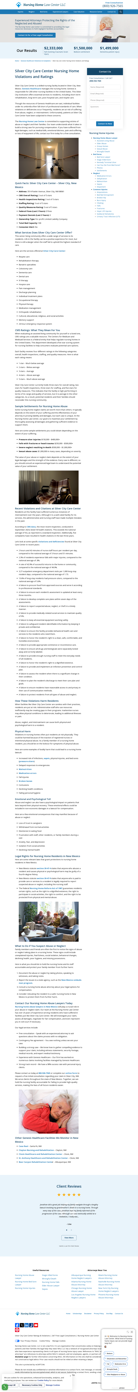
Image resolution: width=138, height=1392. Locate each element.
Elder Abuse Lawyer (51, 1285)
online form (71, 1073)
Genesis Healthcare (31, 88)
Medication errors (27, 773)
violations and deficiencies (51, 541)
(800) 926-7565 (113, 6)
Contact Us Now (105, 124)
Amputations (102, 192)
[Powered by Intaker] (122, 1388)
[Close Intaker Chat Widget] (131, 1331)
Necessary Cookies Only (32, 1385)
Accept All (11, 1385)
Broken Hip (101, 197)
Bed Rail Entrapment (105, 195)
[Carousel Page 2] (71, 1230)
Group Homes (102, 146)
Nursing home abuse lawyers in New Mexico (36, 1006)
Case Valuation (79, 12)
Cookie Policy (44, 1341)
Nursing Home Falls (50, 1282)
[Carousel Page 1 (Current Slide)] (66, 1230)
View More (69, 1238)
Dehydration (102, 178)
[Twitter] (22, 1325)
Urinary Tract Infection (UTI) (108, 216)
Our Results (27, 50)
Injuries (20, 12)
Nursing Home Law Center (32, 121)
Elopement (101, 187)
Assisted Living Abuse (105, 141)
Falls (99, 206)
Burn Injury (101, 200)
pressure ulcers (26, 761)
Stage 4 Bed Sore (104, 160)
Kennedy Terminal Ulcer (106, 162)
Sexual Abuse (102, 149)
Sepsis (99, 184)
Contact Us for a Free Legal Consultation (35, 35)
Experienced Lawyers (60, 12)
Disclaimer (88, 1314)
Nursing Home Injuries (25, 1288)
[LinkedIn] (26, 1325)
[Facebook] (17, 1325)
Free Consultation (114, 2)
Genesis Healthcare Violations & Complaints (36, 61)
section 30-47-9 (44, 878)
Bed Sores (43, 12)
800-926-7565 (44, 1073)
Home (17, 61)
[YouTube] (36, 1325)
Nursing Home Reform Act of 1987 (46, 888)
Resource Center (96, 12)
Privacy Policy (99, 1314)
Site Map (109, 1314)
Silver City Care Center (54, 251)
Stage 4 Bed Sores (50, 1275)
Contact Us (112, 12)
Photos (100, 168)
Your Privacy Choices (28, 1341)
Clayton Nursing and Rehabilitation (36, 1150)
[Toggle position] (127, 1331)
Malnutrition (25, 769)
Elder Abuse (101, 143)
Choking (100, 203)
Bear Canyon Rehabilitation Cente (35, 1162)
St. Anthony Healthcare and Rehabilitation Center (43, 1158)
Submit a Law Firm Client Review (69, 1246)
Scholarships (77, 1314)
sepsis (47, 758)
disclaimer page (21, 1357)
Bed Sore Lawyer (103, 157)
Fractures (101, 208)
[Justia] (31, 1325)
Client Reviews (69, 1186)
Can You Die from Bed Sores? (108, 165)
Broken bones (25, 781)
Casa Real (23, 1146)
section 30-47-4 (44, 868)
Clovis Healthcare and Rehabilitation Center (40, 1154)
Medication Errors (104, 176)
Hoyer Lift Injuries (104, 211)
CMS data (31, 526)
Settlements (102, 170)
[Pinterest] (17, 1330)
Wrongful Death (103, 151)
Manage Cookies (59, 1341)
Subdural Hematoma (105, 214)
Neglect (32, 12)
